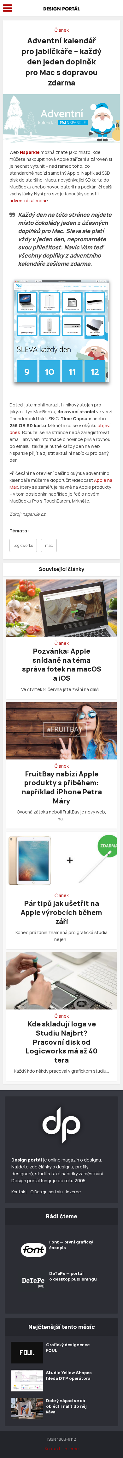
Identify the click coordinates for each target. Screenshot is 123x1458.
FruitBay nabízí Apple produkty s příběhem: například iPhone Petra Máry (61, 787)
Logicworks (23, 545)
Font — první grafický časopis (71, 1244)
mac (49, 545)
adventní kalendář (28, 201)
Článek (62, 30)
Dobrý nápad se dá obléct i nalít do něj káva (66, 1406)
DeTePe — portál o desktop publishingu (73, 1276)
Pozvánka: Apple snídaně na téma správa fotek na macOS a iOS (61, 664)
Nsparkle (30, 152)
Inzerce (73, 1191)
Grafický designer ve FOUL (68, 1347)
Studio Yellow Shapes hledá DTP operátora (69, 1375)
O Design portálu (46, 1191)
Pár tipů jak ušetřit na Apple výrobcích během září (61, 912)
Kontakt (19, 1191)
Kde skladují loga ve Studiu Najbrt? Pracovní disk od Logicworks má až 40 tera (62, 1041)
